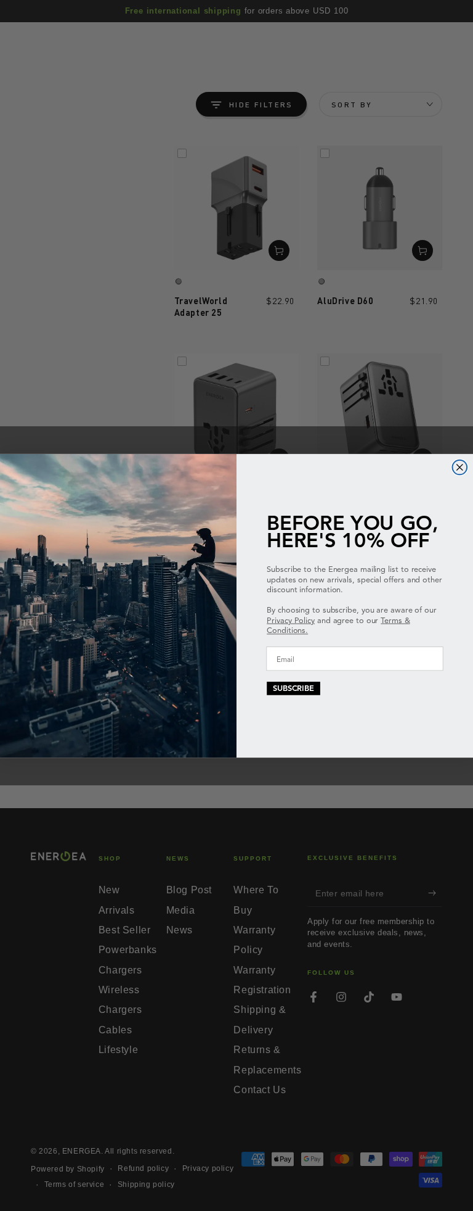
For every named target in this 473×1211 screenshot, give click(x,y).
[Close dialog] (460, 467)
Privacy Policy (291, 620)
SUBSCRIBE (293, 688)
